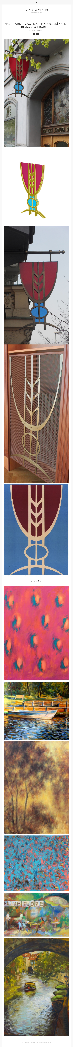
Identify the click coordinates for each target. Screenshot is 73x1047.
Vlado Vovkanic (37, 10)
